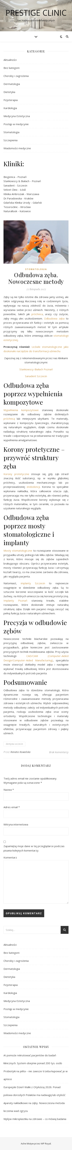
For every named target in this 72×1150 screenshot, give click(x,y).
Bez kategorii (11, 68)
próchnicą (10, 418)
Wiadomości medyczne (17, 148)
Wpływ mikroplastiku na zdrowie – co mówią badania (34, 1119)
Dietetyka (9, 92)
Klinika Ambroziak (13, 194)
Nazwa (8, 789)
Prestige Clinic (36, 13)
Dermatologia (11, 84)
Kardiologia (10, 108)
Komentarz (10, 857)
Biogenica (9, 177)
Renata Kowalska (20, 752)
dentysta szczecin (14, 743)
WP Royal (46, 1143)
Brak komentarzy (59, 752)
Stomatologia (11, 132)
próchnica (37, 314)
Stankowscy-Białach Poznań (36, 369)
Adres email (11, 807)
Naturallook (10, 211)
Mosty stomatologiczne (17, 550)
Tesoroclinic (10, 207)
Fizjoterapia (10, 100)
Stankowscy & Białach (16, 181)
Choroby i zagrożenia (16, 76)
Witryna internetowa (15, 824)
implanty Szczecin (33, 583)
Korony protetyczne (17, 474)
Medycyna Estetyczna (16, 116)
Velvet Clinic (10, 189)
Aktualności (10, 60)
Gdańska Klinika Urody (16, 202)
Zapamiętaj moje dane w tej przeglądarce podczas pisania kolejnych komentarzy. (33, 848)
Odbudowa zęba (54, 318)
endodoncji (33, 486)
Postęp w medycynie (16, 124)
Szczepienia (10, 140)
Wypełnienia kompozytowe (21, 410)
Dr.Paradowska (12, 198)
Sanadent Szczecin (36, 376)
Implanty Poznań (15, 600)
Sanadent (9, 185)
